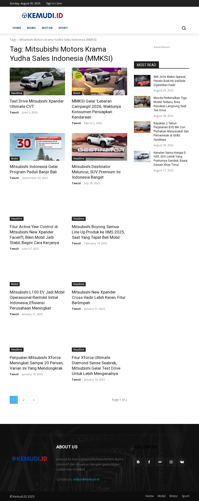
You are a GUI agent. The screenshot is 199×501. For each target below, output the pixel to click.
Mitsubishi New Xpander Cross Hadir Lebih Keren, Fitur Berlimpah (98, 297)
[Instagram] (171, 462)
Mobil (76, 93)
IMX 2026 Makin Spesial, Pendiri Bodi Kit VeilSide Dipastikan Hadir (170, 81)
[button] (183, 28)
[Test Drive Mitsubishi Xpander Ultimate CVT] (37, 81)
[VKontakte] (182, 462)
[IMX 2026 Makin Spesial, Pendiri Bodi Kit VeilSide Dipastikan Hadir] (142, 81)
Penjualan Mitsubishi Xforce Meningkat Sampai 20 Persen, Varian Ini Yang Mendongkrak (36, 363)
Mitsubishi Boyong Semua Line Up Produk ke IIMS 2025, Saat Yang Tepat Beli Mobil (98, 232)
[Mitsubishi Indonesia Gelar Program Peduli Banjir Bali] (37, 147)
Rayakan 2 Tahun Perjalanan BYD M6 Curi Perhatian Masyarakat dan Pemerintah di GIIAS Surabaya (171, 131)
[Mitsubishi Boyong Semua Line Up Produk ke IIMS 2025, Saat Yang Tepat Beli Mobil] (99, 207)
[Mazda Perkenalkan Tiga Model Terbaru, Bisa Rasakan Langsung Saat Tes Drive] (142, 102)
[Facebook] (149, 462)
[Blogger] (138, 462)
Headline (16, 93)
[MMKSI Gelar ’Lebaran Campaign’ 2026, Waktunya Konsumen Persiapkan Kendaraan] (99, 81)
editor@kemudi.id (86, 479)
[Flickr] (160, 462)
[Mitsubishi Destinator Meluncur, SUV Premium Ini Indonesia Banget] (99, 147)
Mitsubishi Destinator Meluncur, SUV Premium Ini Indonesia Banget (96, 172)
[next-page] (34, 400)
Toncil (14, 112)
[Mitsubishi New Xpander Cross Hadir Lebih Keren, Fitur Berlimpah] (99, 272)
